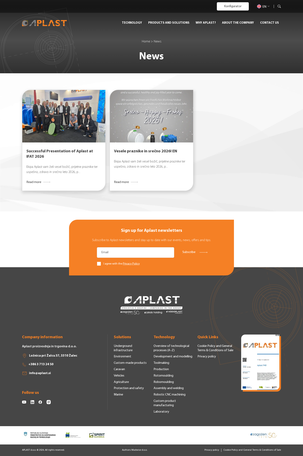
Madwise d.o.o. (139, 450)
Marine (118, 394)
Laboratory (161, 411)
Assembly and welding (169, 388)
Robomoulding (164, 382)
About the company (238, 22)
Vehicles (119, 375)
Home (146, 41)
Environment (122, 356)
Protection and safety (129, 388)
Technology (132, 22)
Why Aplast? (206, 22)
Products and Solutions (168, 22)
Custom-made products (130, 363)
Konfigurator (233, 6)
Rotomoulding (163, 375)
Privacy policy (206, 356)
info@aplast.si (40, 373)
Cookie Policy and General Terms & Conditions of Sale (252, 450)
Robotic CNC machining (170, 394)
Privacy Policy (131, 263)
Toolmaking (161, 363)
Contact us (269, 22)
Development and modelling (173, 356)
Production (161, 369)
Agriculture (121, 382)
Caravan (119, 369)
